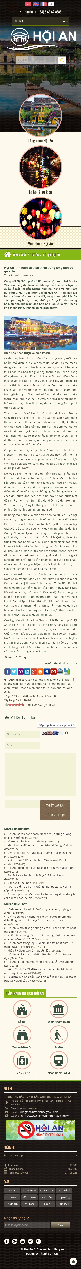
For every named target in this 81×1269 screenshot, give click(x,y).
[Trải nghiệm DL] (22, 1037)
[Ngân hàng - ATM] (58, 1063)
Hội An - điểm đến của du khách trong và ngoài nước (41, 868)
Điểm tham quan (59, 1022)
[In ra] (60, 671)
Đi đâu (59, 1047)
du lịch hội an (29, 1190)
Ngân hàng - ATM (59, 1073)
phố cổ (12, 1197)
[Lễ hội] (22, 1012)
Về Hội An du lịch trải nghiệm (26, 841)
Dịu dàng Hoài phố (19, 883)
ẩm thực (64, 1203)
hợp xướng (64, 1197)
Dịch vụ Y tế (22, 1073)
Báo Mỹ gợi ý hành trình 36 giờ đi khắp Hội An (37, 875)
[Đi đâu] (59, 1037)
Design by (42, 1253)
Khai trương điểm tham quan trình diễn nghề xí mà (40, 845)
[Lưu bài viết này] (66, 671)
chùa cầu (47, 1197)
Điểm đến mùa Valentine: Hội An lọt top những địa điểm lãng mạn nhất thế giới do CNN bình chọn (37, 918)
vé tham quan (47, 1190)
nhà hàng (29, 1203)
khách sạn (12, 1203)
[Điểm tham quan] (59, 1012)
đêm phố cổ (29, 1197)
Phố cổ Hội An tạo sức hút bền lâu (29, 950)
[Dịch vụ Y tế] (22, 1063)
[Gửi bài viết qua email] (53, 671)
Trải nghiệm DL (22, 1047)
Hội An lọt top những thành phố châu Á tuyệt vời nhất (41, 962)
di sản (47, 1203)
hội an (12, 1190)
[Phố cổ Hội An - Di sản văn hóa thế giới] (40, 39)
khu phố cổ (64, 1190)
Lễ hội (22, 1022)
